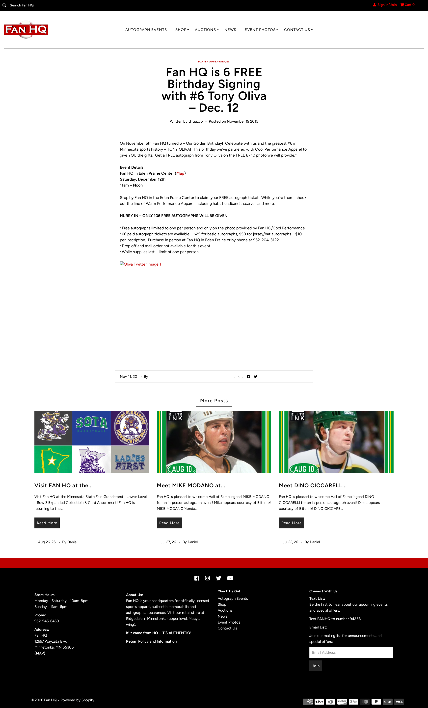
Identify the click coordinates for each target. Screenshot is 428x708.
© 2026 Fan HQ (44, 700)
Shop (181, 29)
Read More (47, 523)
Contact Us (297, 29)
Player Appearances (214, 61)
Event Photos (260, 29)
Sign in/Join (386, 5)
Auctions (205, 29)
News (230, 29)
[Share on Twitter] (256, 376)
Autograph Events (146, 29)
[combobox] (56, 5)
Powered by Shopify (77, 700)
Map (180, 173)
